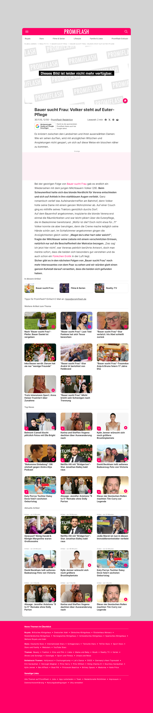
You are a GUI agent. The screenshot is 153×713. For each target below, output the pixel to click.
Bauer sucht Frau (77, 183)
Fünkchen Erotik (62, 256)
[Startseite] (76, 31)
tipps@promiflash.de (75, 299)
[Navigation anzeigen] (27, 31)
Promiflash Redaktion (62, 119)
